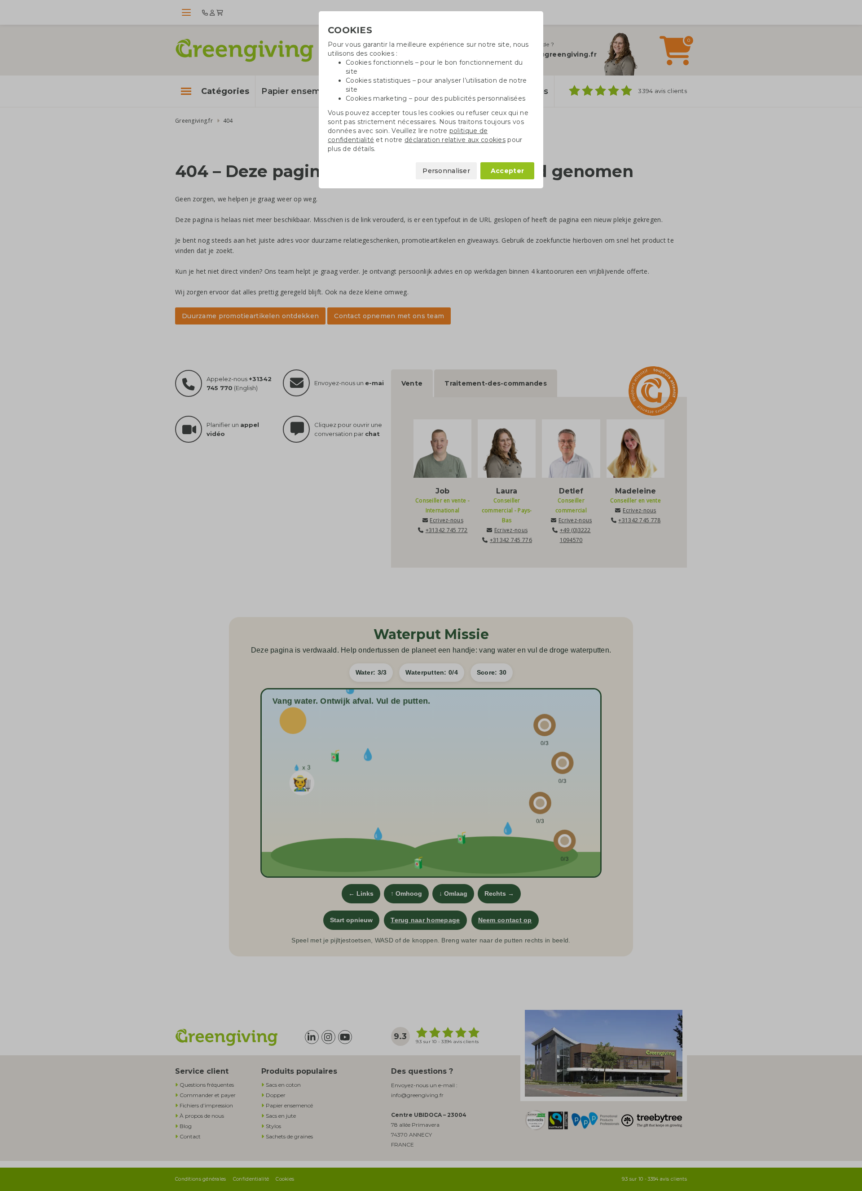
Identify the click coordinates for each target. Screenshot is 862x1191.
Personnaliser (446, 171)
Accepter (507, 171)
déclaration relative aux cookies (455, 140)
